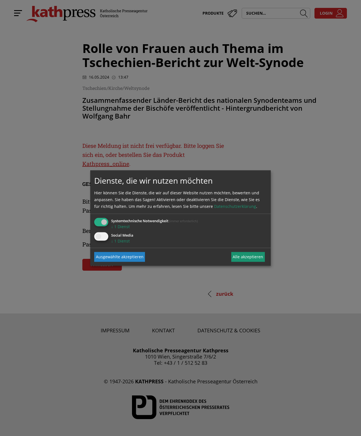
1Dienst (120, 226)
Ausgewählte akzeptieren (120, 256)
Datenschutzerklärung (235, 206)
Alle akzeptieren (248, 256)
